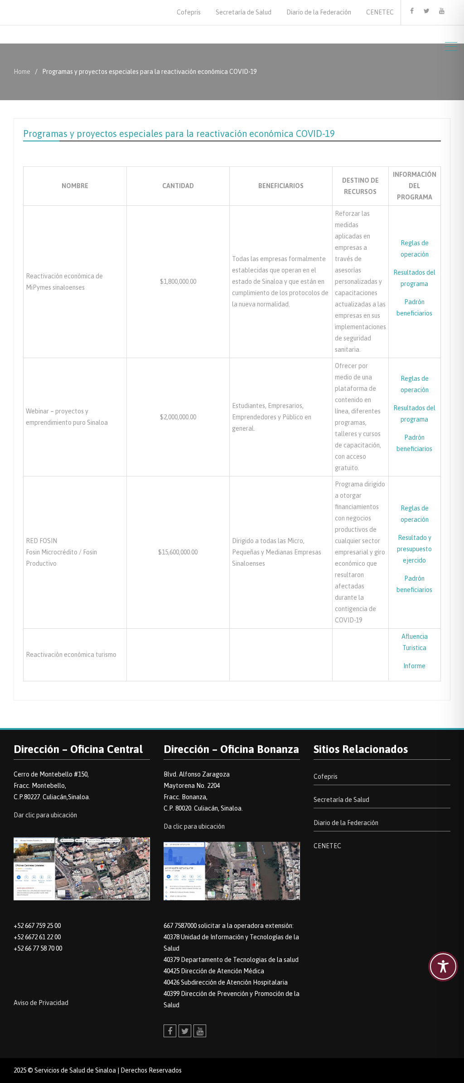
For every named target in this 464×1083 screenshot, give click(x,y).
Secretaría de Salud (243, 12)
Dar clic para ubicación (45, 815)
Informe (414, 666)
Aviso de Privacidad (41, 1002)
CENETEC (380, 12)
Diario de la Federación (318, 12)
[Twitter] (426, 11)
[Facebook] (412, 11)
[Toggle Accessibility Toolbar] (443, 966)
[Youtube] (441, 11)
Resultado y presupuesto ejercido (414, 549)
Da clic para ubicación (194, 826)
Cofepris (189, 12)
